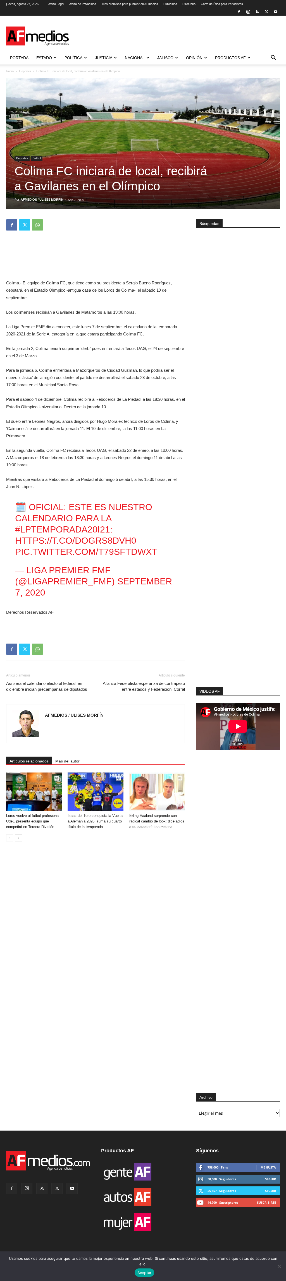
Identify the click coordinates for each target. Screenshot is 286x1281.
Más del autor (67, 761)
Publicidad (170, 4)
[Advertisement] (238, 612)
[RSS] (257, 12)
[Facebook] (239, 12)
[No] (279, 1266)
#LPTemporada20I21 (62, 529)
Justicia (103, 58)
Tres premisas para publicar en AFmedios (129, 4)
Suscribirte (266, 1202)
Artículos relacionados (29, 761)
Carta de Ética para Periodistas (222, 4)
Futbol (37, 158)
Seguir (270, 1179)
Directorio (189, 4)
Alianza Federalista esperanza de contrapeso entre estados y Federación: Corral (144, 686)
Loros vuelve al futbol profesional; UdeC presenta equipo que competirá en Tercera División (33, 821)
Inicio (10, 71)
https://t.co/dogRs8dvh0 (75, 541)
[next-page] (18, 837)
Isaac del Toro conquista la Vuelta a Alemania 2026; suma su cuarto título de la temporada (95, 821)
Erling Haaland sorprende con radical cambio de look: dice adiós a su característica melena (156, 821)
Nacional (135, 58)
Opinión (194, 58)
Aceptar (144, 1272)
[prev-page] (9, 837)
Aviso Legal (56, 4)
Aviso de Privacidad (82, 4)
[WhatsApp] (37, 225)
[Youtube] (275, 12)
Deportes (25, 71)
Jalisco (165, 58)
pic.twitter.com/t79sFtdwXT (86, 552)
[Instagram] (248, 12)
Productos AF (230, 58)
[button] (273, 58)
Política (73, 58)
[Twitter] (266, 12)
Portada (19, 58)
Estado (44, 58)
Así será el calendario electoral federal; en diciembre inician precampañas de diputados (46, 686)
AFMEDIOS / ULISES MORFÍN (42, 199)
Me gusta (268, 1167)
